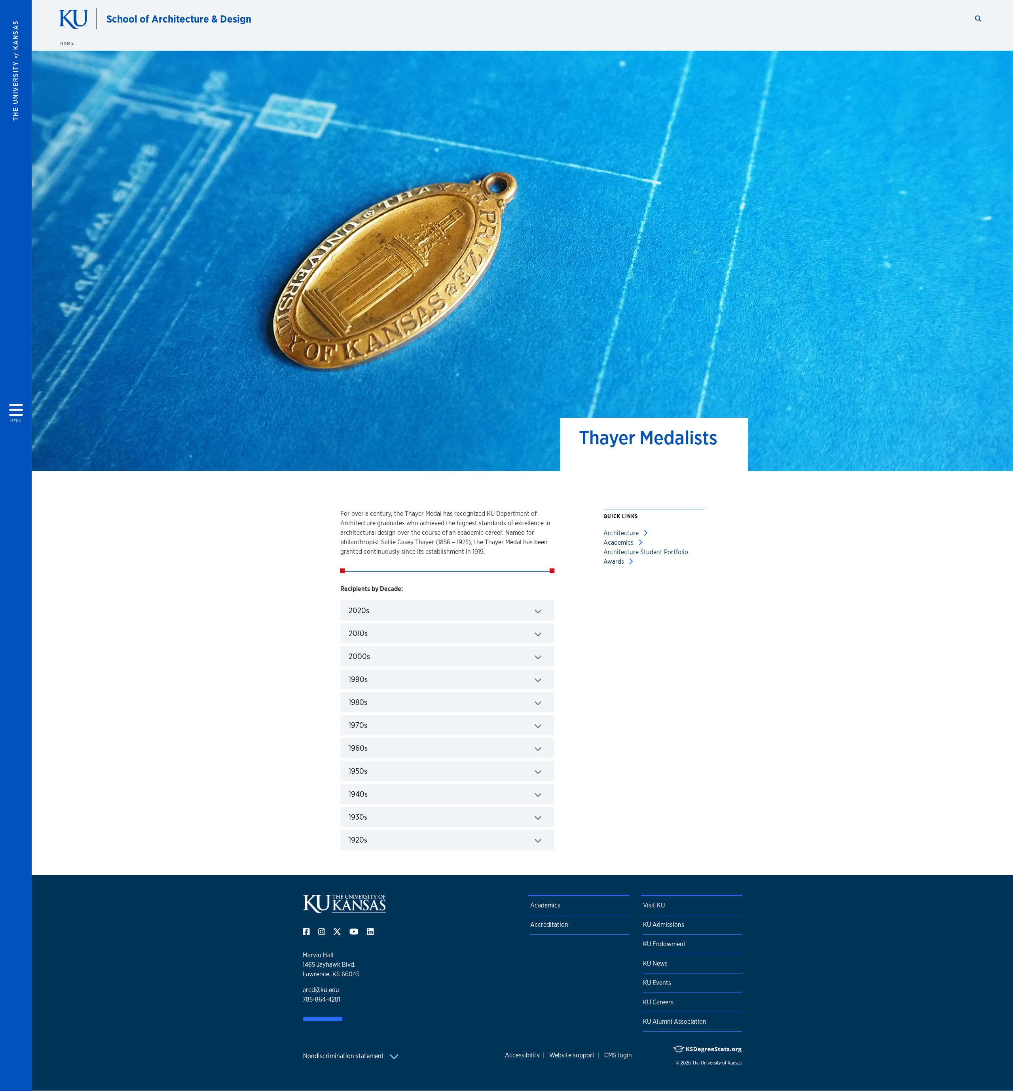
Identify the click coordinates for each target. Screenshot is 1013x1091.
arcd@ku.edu (321, 990)
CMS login (618, 1055)
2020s (384, 610)
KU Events (657, 983)
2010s (383, 633)
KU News (655, 963)
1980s (383, 702)
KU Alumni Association (674, 1021)
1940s (383, 793)
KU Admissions (663, 925)
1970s (383, 725)
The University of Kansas (717, 1063)
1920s (383, 839)
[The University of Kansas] (344, 909)
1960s (383, 747)
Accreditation (549, 925)
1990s (383, 679)
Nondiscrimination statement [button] (344, 1056)
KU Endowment (664, 944)
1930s (383, 816)
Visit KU (654, 905)
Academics (619, 542)
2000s (384, 656)
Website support (572, 1055)
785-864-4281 (321, 999)
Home (67, 43)
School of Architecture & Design (178, 19)
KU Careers (658, 1002)
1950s (383, 770)
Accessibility (522, 1055)
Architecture (621, 533)
